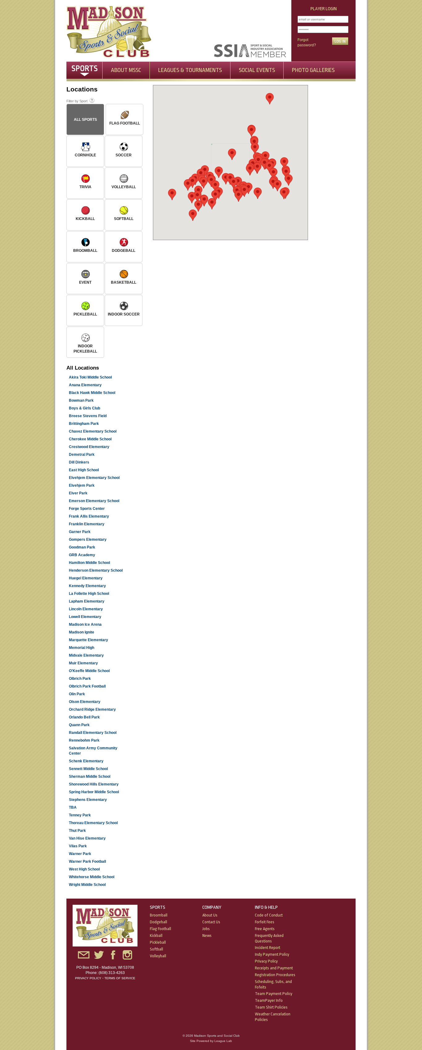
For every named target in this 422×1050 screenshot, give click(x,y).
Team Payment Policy (273, 993)
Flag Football (160, 928)
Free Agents (265, 928)
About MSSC (126, 70)
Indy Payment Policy (272, 954)
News (207, 935)
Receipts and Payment (274, 968)
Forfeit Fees (264, 922)
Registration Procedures (275, 974)
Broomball (158, 915)
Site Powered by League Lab (211, 1041)
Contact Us (211, 922)
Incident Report (267, 947)
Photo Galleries (313, 70)
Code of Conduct (269, 915)
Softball (156, 949)
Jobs (206, 928)
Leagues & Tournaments (190, 70)
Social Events (257, 70)
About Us (209, 915)
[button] (234, 183)
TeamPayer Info (269, 1000)
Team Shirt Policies (271, 1007)
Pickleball (158, 942)
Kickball (156, 935)
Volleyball (158, 956)
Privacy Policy (88, 978)
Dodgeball (158, 922)
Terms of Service (119, 978)
